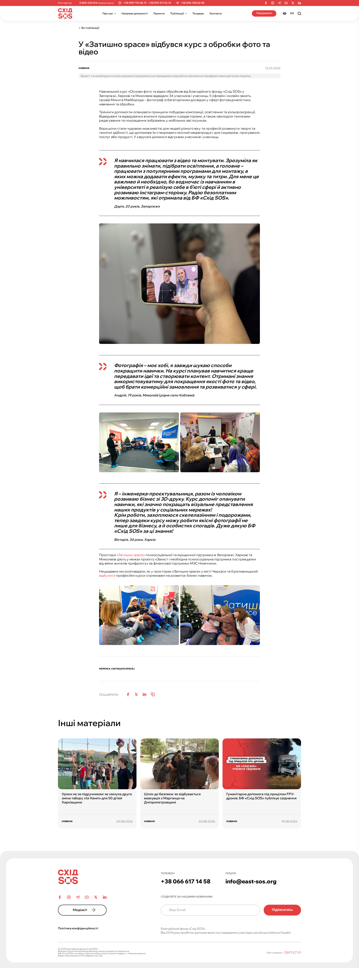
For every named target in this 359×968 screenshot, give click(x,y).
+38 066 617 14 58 (186, 881)
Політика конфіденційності (78, 928)
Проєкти (159, 13)
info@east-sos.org (251, 881)
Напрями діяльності (135, 13)
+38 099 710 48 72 (134, 2)
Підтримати (264, 13)
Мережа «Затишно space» (117, 669)
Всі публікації (90, 28)
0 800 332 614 (88, 2)
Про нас (107, 13)
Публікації (177, 13)
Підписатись (282, 910)
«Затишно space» (131, 555)
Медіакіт (80, 910)
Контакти (216, 13)
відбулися (107, 575)
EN (292, 13)
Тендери (198, 13)
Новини (84, 68)
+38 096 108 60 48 (192, 2)
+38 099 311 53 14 (159, 2)
